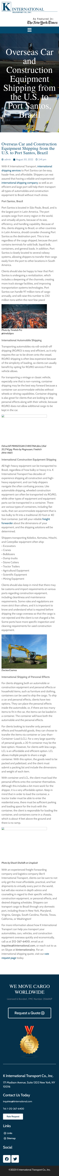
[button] (29, 30)
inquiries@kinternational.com (17, 1101)
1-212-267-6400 (15, 1108)
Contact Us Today (16, 1095)
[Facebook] (7, 1159)
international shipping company (20, 182)
